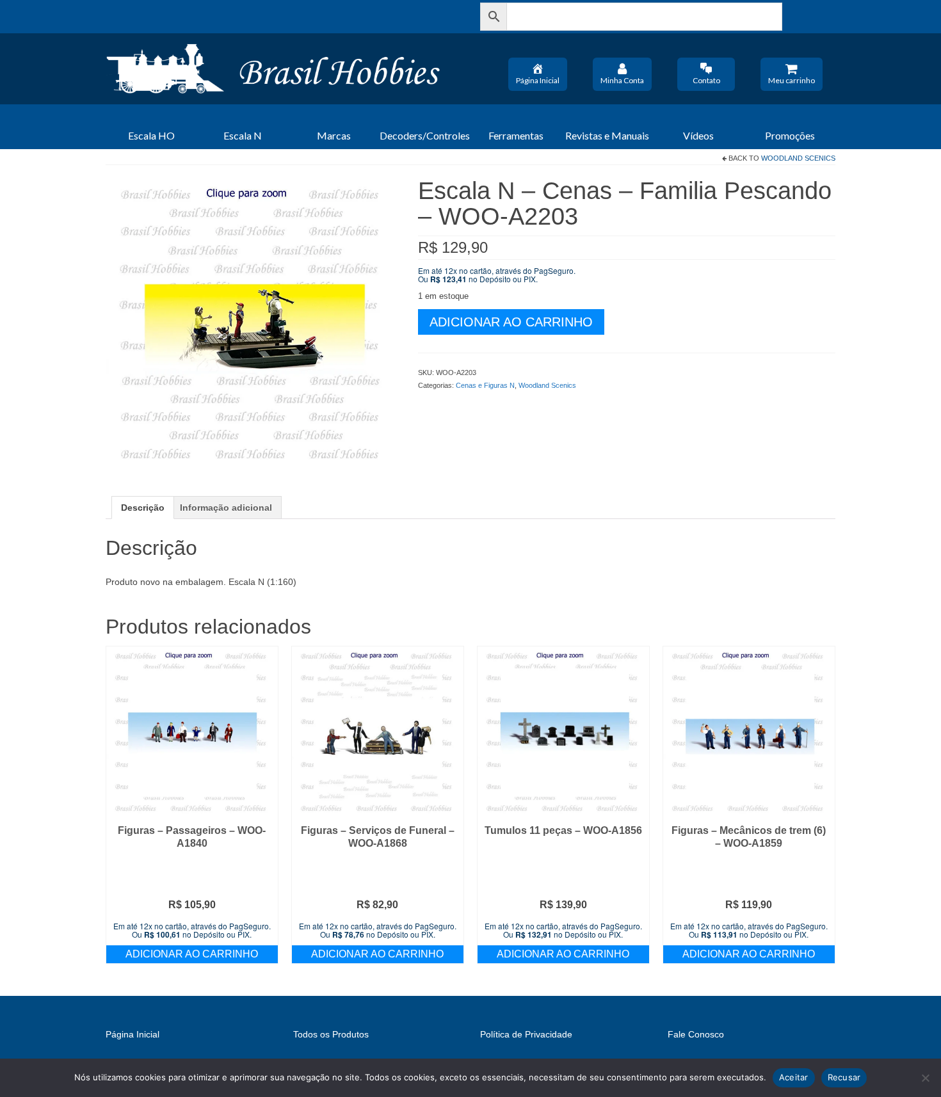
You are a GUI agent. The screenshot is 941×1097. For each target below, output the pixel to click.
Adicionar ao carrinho (511, 322)
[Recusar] (925, 1077)
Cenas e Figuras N (485, 385)
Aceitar (793, 1077)
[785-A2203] (252, 323)
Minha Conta (622, 80)
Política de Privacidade (526, 1034)
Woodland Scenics (798, 158)
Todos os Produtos (331, 1034)
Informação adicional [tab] (226, 507)
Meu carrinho (791, 80)
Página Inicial (537, 80)
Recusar (844, 1077)
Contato (706, 80)
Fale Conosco (696, 1034)
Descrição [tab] (143, 507)
